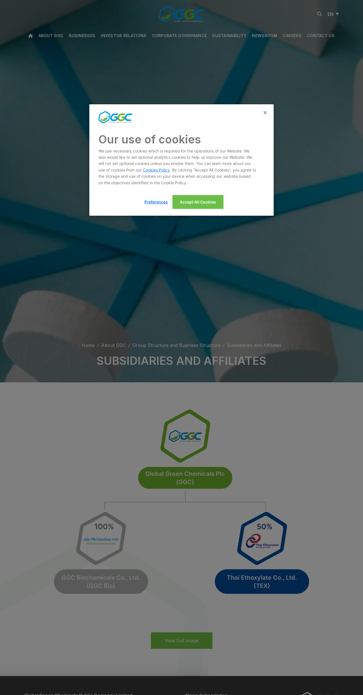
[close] (265, 113)
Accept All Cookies (198, 202)
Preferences (156, 202)
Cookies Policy (156, 170)
